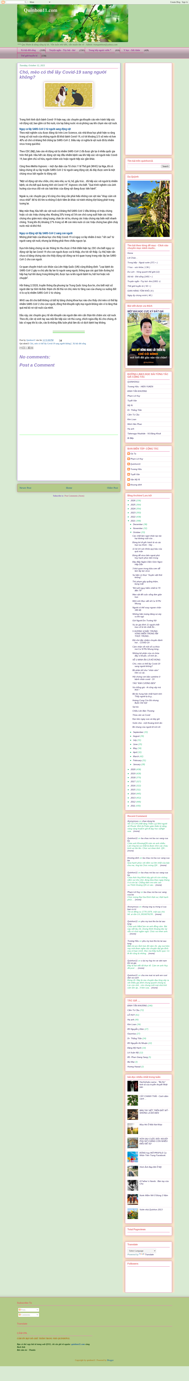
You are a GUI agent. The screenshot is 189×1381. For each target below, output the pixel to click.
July (135, 740)
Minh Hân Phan (134, 424)
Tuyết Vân (132, 400)
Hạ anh (130, 429)
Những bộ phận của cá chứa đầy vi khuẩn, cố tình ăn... (145, 654)
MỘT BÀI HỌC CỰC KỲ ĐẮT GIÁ (145, 311)
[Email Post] (60, 340)
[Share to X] (26, 347)
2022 (133, 517)
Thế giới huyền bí (29, 55)
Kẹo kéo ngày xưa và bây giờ (146, 719)
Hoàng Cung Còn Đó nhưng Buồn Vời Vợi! (145, 701)
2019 (133, 773)
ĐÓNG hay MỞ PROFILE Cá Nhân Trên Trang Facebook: (153, 1154)
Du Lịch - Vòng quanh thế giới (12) (143, 272)
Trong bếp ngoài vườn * (100, 50)
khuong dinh (136, 484)
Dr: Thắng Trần (134, 410)
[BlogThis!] (23, 347)
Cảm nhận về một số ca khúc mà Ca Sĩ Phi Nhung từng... (146, 647)
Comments (25, 1315)
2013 (133, 798)
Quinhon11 (31, 340)
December (138, 524)
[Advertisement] (68, 457)
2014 (133, 793)
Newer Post (25, 487)
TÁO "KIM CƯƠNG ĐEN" (144, 683)
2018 (133, 777)
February (137, 760)
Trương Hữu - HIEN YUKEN (140, 386)
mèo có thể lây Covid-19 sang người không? (52, 343)
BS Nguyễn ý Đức (135, 1029)
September (138, 732)
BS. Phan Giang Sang (137, 1057)
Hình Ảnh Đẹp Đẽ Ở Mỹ (151, 1167)
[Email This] (20, 347)
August (136, 736)
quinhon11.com (78, 1344)
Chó (31, 343)
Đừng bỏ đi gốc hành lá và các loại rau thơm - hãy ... (146, 543)
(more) (136, 831)
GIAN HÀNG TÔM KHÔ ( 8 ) (140, 291)
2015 (133, 789)
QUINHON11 (133, 382)
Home (69, 487)
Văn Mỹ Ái (135, 479)
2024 (133, 508)
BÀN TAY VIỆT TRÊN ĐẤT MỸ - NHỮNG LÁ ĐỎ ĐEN (154, 1111)
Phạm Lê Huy (136, 459)
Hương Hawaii (134, 1066)
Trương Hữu (136, 469)
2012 (133, 802)
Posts (23, 1310)
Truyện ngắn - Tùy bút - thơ (62, 50)
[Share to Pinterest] (32, 347)
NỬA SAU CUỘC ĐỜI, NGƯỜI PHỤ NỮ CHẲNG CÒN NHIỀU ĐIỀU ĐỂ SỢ (154, 1141)
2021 (133, 521)
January (137, 764)
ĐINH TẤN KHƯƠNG (137, 391)
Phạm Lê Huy (133, 396)
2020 (133, 769)
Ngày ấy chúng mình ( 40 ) (139, 295)
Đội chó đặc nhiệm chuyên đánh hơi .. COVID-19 (147, 641)
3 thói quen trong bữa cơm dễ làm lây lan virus (146, 569)
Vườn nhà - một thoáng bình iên (147, 723)
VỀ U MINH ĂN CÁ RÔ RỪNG (146, 659)
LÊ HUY (131, 1015)
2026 (133, 500)
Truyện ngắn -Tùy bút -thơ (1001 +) (144, 281)
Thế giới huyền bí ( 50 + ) (139, 286)
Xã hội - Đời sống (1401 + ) (140, 276)
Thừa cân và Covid (141, 715)
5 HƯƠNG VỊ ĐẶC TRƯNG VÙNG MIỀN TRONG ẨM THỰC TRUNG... (145, 633)
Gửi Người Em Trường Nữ (144, 620)
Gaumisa (131, 1033)
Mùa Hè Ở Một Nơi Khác (151, 1124)
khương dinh (133, 858)
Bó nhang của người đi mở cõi (146, 727)
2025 (133, 504)
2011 (133, 806)
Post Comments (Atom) (74, 496)
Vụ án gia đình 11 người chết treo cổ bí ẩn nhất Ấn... (145, 625)
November (138, 528)
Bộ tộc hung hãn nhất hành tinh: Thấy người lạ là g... (147, 695)
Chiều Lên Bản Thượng (143, 711)
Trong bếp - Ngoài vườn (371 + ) (142, 262)
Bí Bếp (130, 438)
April (135, 752)
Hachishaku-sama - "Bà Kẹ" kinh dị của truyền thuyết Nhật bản (153, 1084)
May (135, 748)
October (137, 532)
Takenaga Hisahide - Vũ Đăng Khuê (144, 433)
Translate (149, 1254)
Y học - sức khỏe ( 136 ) (138, 267)
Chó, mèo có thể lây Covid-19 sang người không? (146, 664)
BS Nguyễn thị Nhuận (137, 1043)
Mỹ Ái (130, 405)
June (135, 744)
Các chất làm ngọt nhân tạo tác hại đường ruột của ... (147, 537)
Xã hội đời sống (28, 50)
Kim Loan (131, 419)
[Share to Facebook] (29, 347)
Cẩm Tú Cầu (133, 414)
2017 (133, 781)
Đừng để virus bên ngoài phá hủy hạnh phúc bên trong (146, 556)
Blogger (110, 1360)
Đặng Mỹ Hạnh (134, 1048)
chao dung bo (148, 821)
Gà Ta (133, 453)
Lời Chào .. (132, 258)
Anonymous (133, 821)
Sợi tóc (135, 707)
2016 (133, 785)
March (136, 756)
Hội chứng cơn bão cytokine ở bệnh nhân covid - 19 (146, 677)
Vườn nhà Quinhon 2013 (151, 1209)
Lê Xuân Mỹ (133, 1052)
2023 (133, 512)
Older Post (112, 487)
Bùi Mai (130, 1062)
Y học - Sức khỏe (132, 50)
